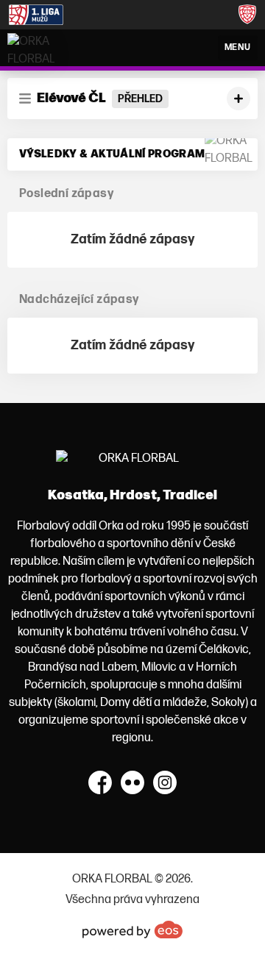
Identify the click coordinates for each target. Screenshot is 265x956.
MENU (238, 47)
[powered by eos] (132, 929)
